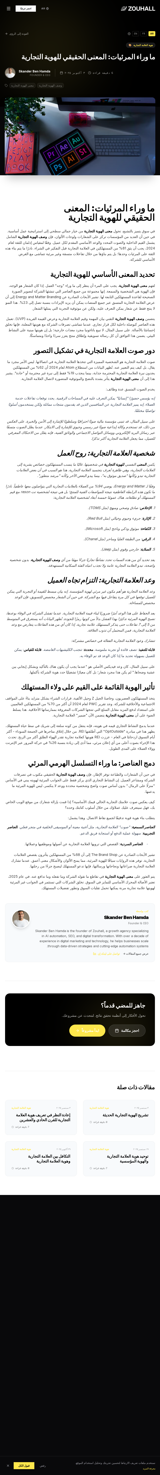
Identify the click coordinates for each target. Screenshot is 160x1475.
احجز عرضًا (25, 8)
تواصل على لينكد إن (109, 953)
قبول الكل (24, 1465)
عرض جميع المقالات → (135, 953)
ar (43, 8)
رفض (43, 1465)
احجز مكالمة (130, 1030)
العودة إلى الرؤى (18, 33)
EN (135, 33)
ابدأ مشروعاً (90, 1030)
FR (143, 33)
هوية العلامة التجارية (141, 45)
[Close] (8, 1465)
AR (152, 33)
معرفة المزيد (149, 1468)
